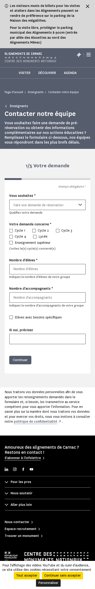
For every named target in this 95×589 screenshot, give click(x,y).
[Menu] (88, 54)
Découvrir (47, 73)
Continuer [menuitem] (20, 360)
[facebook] (23, 470)
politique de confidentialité (35, 421)
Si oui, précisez (21, 330)
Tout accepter (26, 575)
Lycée (43, 236)
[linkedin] (6, 470)
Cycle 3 (66, 230)
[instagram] (15, 470)
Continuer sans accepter (62, 575)
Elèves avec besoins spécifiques (38, 317)
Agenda (70, 73)
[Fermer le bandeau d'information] (87, 6)
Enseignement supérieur (32, 243)
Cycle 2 (43, 230)
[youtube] (31, 470)
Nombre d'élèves (23, 260)
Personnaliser (48, 583)
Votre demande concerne (30, 224)
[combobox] (47, 205)
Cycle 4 (20, 236)
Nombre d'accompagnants (31, 288)
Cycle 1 (20, 230)
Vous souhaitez (22, 195)
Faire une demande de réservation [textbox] (38, 205)
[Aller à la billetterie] (79, 54)
